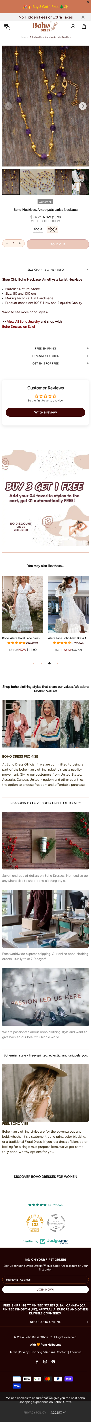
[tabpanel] (23, 618)
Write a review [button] (45, 412)
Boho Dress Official (45, 26)
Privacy (24, 1352)
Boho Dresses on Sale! (18, 327)
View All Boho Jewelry (23, 322)
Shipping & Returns (43, 1352)
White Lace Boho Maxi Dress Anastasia (68, 638)
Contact (62, 1352)
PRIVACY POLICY (34, 1412)
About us (75, 1352)
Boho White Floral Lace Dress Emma (22, 638)
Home (23, 37)
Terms (13, 1352)
